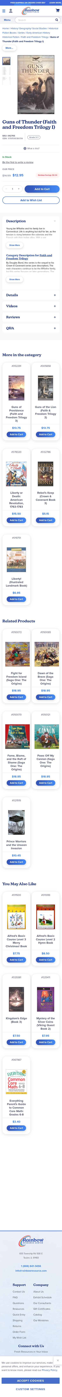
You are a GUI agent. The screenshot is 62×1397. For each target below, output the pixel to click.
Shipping (17, 1320)
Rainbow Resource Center (31, 1241)
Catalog (37, 1314)
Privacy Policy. (50, 1370)
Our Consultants (42, 1303)
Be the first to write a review (17, 162)
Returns (17, 1326)
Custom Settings (30, 1389)
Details (12, 295)
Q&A (10, 328)
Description (16, 221)
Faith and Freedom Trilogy (34, 37)
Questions (18, 1303)
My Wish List (19, 1337)
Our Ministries (40, 1320)
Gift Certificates (41, 1309)
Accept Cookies (30, 1381)
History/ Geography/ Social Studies (29, 28)
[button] (7, 70)
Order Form (19, 1332)
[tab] (9, 48)
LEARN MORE (55, 2)
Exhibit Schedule (42, 1297)
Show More (14, 245)
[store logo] (30, 10)
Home (5, 28)
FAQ (15, 1297)
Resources (18, 1309)
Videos (11, 306)
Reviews (13, 317)
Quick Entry (19, 1314)
